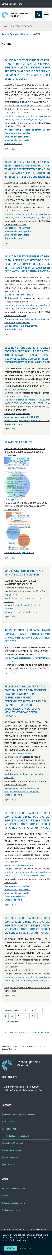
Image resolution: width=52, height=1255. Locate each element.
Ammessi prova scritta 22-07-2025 (21, 417)
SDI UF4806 (9, 1164)
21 (33, 1016)
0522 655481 (10, 1121)
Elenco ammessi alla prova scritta (20, 325)
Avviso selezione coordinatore (19, 865)
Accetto (11, 1248)
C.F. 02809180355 (12, 1157)
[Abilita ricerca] (38, 14)
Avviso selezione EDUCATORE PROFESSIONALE (27, 105)
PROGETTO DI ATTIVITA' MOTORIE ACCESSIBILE (27, 1032)
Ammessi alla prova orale (16, 140)
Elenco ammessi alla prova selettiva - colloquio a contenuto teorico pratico (22, 789)
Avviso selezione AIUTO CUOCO (19, 203)
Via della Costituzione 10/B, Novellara (19, 1114)
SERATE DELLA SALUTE (18, 442)
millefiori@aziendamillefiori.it (16, 1136)
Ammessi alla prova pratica (17, 231)
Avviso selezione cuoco (15, 389)
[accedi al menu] (46, 14)
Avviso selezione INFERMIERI (18, 294)
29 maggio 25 (11, 499)
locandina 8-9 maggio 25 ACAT (19, 552)
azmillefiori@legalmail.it (14, 1143)
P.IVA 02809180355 (12, 1150)
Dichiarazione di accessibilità (13, 1202)
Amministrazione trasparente (14, 1188)
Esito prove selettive (14, 896)
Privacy (5, 1195)
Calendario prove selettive (17, 133)
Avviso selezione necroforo (17, 753)
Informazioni (25, 1248)
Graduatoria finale (13, 143)
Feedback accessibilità (11, 1209)
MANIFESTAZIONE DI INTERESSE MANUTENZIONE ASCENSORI (24, 573)
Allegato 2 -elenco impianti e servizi (21, 612)
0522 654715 (10, 1128)
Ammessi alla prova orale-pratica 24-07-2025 (27, 420)
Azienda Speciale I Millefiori (19, 14)
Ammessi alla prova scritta (17, 136)
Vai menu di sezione (21, 26)
